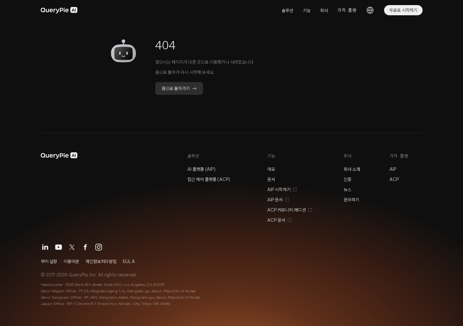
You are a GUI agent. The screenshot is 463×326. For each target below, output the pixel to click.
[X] (71, 247)
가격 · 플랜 (346, 10)
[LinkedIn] (45, 247)
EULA (129, 261)
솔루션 (287, 10)
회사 (324, 10)
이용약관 (71, 261)
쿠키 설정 (49, 261)
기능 (307, 10)
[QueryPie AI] (59, 10)
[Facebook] (85, 247)
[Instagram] (98, 247)
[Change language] (370, 10)
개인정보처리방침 (100, 261)
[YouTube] (58, 247)
